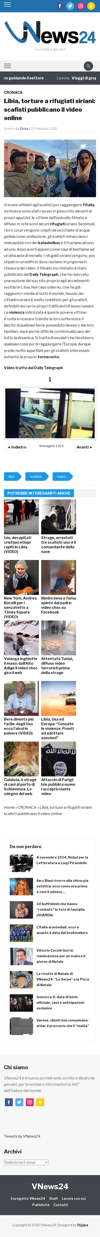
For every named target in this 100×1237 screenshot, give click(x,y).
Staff (53, 1198)
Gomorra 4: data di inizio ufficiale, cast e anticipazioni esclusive (60, 1002)
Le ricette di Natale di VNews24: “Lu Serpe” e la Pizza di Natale (63, 979)
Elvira (24, 129)
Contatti (60, 1205)
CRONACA (13, 92)
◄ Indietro (16, 447)
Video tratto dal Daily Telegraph (33, 368)
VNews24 (50, 1186)
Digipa (82, 1225)
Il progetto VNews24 (28, 1198)
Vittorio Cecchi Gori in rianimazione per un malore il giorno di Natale (61, 956)
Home (9, 807)
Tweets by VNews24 (22, 1136)
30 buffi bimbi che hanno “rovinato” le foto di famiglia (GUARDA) (61, 909)
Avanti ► (85, 447)
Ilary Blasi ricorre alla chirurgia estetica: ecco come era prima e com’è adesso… (62, 886)
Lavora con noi (74, 1198)
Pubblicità (40, 1205)
